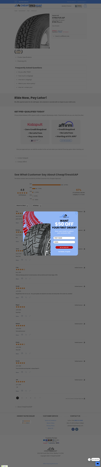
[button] (64, 247)
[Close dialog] (76, 213)
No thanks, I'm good (64, 251)
